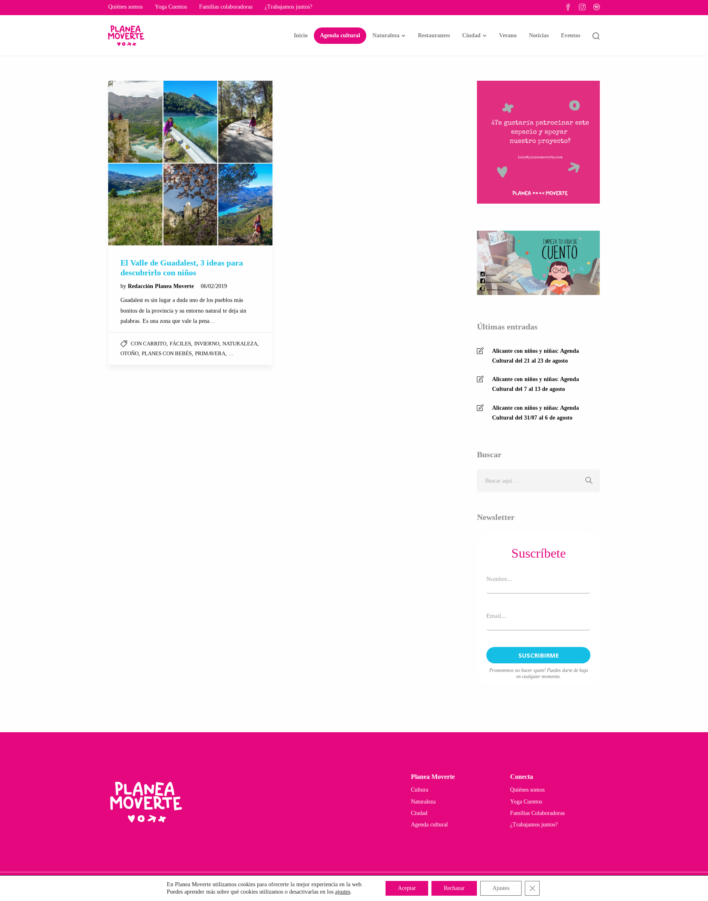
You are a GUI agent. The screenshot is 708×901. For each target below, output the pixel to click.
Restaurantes (434, 35)
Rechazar (454, 888)
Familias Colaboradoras (537, 813)
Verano (508, 35)
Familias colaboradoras (225, 7)
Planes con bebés (167, 353)
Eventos (570, 35)
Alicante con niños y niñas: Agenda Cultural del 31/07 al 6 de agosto (535, 413)
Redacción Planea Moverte (161, 286)
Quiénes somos (125, 7)
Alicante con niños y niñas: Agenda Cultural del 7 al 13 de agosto (535, 384)
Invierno (206, 343)
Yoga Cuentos (171, 7)
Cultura (419, 790)
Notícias (539, 35)
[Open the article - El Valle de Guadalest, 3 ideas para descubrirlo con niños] (190, 163)
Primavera (210, 353)
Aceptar (407, 888)
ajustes (342, 892)
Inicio (301, 35)
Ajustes (500, 888)
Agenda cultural (340, 35)
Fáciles (180, 343)
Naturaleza (385, 35)
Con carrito (148, 343)
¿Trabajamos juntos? (288, 7)
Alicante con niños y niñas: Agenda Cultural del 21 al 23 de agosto (535, 356)
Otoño (129, 353)
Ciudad (471, 35)
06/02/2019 (214, 286)
